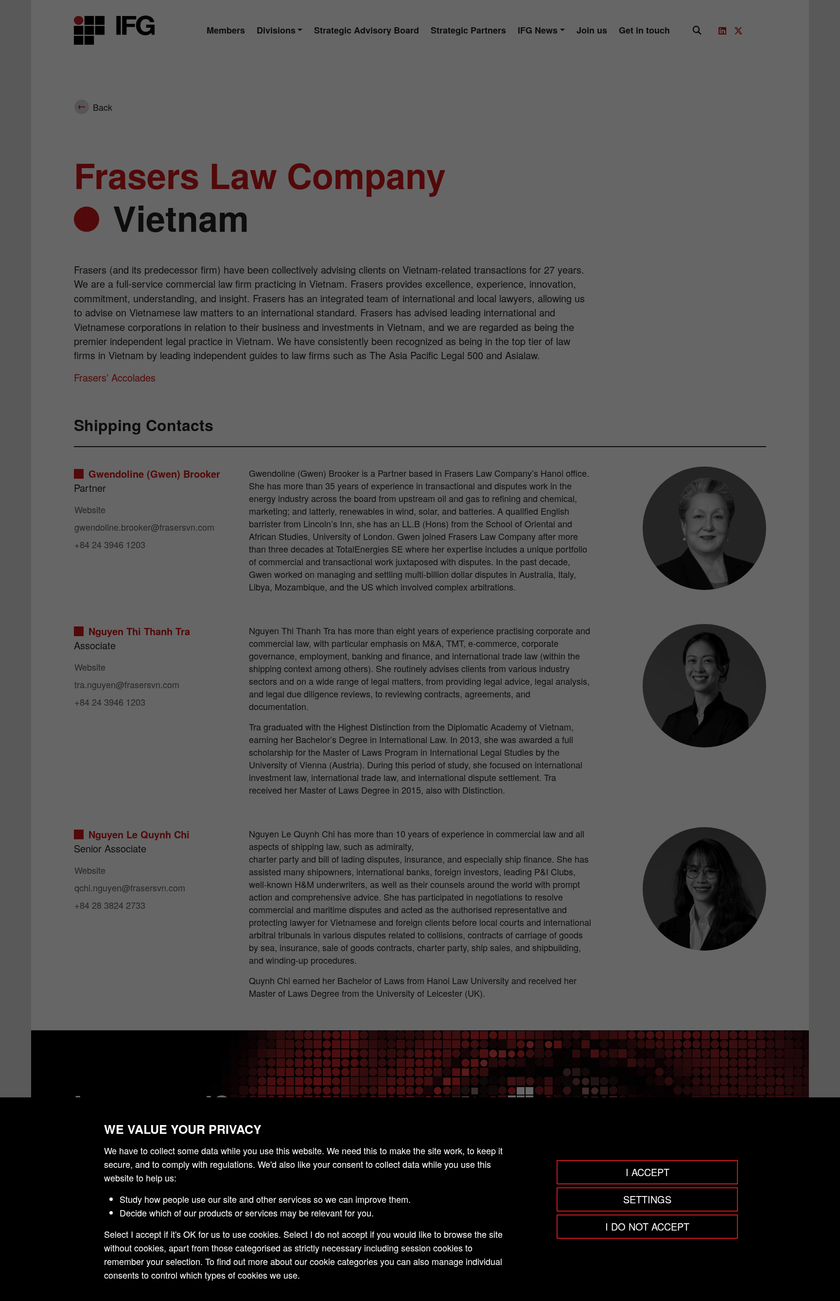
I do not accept (647, 1226)
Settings (647, 1199)
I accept (647, 1172)
